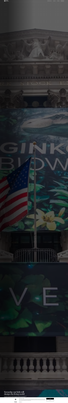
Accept (50, 398)
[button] (49, 1)
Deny (50, 400)
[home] (6, 1)
